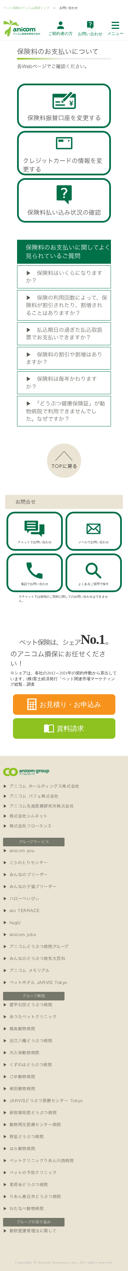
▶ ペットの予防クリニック (30, 1172)
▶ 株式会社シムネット (25, 816)
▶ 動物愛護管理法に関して (29, 1231)
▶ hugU (12, 922)
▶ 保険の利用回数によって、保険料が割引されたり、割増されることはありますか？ (66, 305)
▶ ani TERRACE (21, 910)
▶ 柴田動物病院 (19, 1088)
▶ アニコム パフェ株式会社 (30, 796)
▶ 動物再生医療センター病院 (32, 1124)
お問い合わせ (68, 8)
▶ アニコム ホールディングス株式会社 (41, 786)
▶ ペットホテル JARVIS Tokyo (35, 982)
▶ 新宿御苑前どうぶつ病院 (30, 1112)
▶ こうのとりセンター (25, 862)
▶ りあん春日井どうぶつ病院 (32, 1196)
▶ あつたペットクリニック (30, 1016)
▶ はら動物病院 (19, 1148)
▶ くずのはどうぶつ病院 (27, 1064)
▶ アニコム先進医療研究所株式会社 (38, 806)
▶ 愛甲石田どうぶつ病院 (27, 1004)
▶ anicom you (18, 850)
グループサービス (34, 842)
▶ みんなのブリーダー (25, 874)
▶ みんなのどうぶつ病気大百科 (34, 958)
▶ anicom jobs (19, 934)
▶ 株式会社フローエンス (27, 826)
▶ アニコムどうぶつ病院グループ (36, 946)
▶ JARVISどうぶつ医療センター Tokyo (43, 1100)
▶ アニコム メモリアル (26, 970)
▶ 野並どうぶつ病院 (23, 1136)
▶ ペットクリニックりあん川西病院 (38, 1160)
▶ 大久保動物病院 (21, 1052)
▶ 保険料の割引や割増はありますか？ (64, 358)
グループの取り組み (34, 1222)
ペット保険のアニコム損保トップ (26, 8)
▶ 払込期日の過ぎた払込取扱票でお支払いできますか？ (64, 333)
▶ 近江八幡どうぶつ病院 (27, 1040)
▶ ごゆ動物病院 (19, 1076)
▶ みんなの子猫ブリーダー (29, 886)
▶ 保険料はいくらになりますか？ (64, 277)
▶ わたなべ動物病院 (23, 1208)
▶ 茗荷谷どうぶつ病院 (25, 1184)
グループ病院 (34, 996)
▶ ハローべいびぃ (21, 898)
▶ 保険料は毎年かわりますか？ (61, 382)
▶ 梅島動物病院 (19, 1028)
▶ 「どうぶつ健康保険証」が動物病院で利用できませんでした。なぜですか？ (65, 411)
